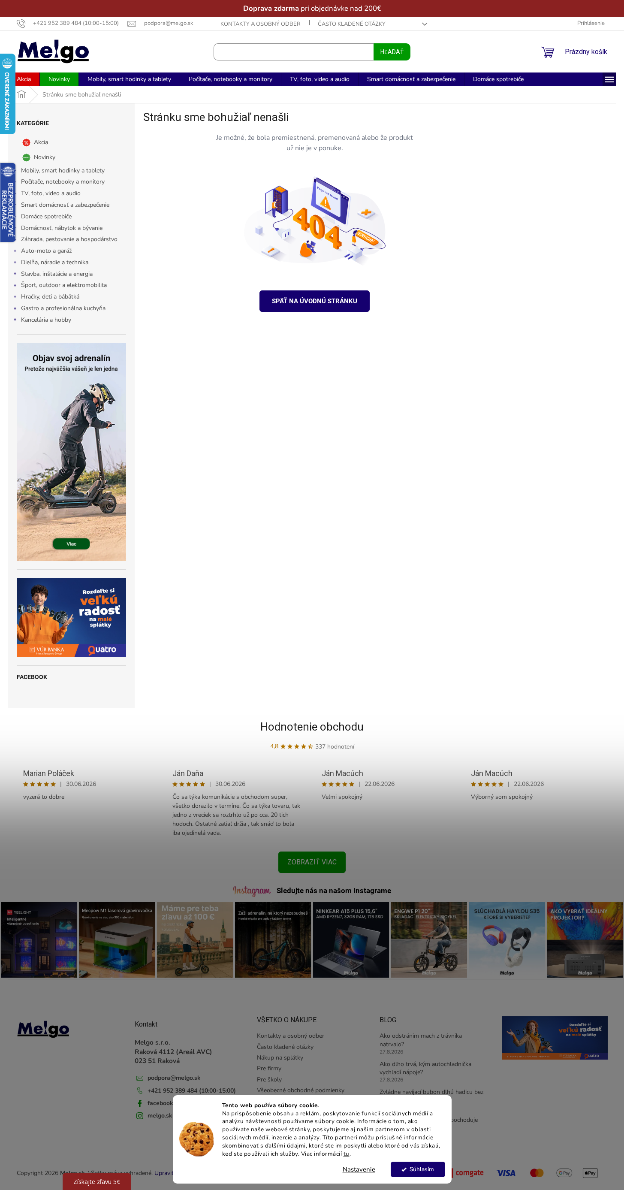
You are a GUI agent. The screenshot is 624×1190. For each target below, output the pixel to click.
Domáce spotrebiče (46, 216)
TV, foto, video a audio (51, 193)
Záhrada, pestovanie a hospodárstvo (69, 239)
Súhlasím (422, 1169)
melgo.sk (160, 1115)
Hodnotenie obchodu (312, 726)
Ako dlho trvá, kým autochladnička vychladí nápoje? (425, 1068)
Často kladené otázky (352, 24)
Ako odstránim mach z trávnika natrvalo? (421, 1040)
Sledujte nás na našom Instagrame (334, 890)
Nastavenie (359, 1169)
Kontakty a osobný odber (260, 24)
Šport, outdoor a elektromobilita (64, 285)
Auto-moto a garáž (46, 251)
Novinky (44, 157)
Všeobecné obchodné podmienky (300, 1090)
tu (347, 1154)
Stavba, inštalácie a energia (57, 274)
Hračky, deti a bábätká (50, 297)
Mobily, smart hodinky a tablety (63, 170)
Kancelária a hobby (46, 320)
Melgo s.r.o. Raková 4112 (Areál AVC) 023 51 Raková (173, 1051)
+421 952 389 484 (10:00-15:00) (192, 1091)
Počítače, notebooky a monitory (63, 182)
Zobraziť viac (312, 862)
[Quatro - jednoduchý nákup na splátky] (71, 617)
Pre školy (269, 1079)
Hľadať (392, 51)
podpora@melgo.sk (174, 1078)
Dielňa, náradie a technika (54, 262)
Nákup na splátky (280, 1058)
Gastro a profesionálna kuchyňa (63, 308)
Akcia (41, 142)
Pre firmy (269, 1068)
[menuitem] (23, 79)
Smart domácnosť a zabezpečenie (65, 205)
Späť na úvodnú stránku (314, 301)
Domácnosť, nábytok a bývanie (61, 228)
